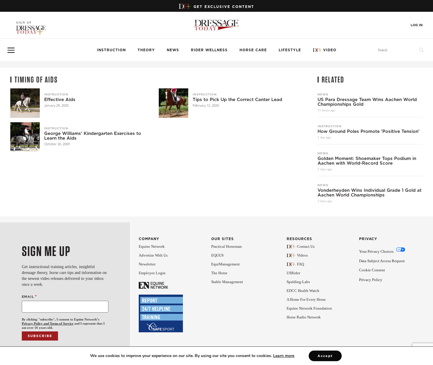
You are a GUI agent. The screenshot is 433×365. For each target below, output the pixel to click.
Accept (325, 356)
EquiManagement (225, 264)
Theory (146, 50)
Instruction (111, 50)
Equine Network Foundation (309, 308)
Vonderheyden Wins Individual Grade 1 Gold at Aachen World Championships (370, 192)
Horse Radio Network (304, 317)
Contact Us (306, 246)
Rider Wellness (209, 50)
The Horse (219, 273)
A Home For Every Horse (306, 299)
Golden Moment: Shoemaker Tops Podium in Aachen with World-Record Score (367, 161)
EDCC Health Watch (303, 290)
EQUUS (217, 255)
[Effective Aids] (25, 103)
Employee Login (152, 273)
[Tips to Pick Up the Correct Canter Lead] (173, 103)
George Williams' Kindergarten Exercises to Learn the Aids (92, 136)
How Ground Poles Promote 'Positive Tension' (368, 131)
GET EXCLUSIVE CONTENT (224, 6)
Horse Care (253, 50)
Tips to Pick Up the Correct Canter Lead (237, 99)
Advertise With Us (153, 255)
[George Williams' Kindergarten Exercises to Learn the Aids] (25, 137)
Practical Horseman (226, 246)
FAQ (300, 264)
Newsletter (147, 264)
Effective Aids (59, 99)
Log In (417, 25)
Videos (302, 255)
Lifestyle (290, 50)
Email (29, 296)
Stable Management (227, 282)
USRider (293, 273)
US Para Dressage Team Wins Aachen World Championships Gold (367, 102)
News (173, 50)
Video (329, 50)
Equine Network (152, 246)
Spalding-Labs (298, 282)
